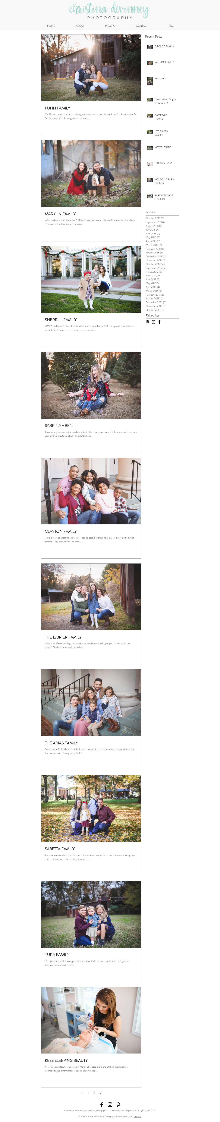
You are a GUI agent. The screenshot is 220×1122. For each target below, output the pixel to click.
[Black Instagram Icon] (153, 322)
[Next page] (100, 1092)
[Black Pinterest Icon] (147, 322)
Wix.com (137, 1116)
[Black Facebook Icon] (159, 322)
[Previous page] (82, 1092)
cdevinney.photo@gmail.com (124, 1110)
